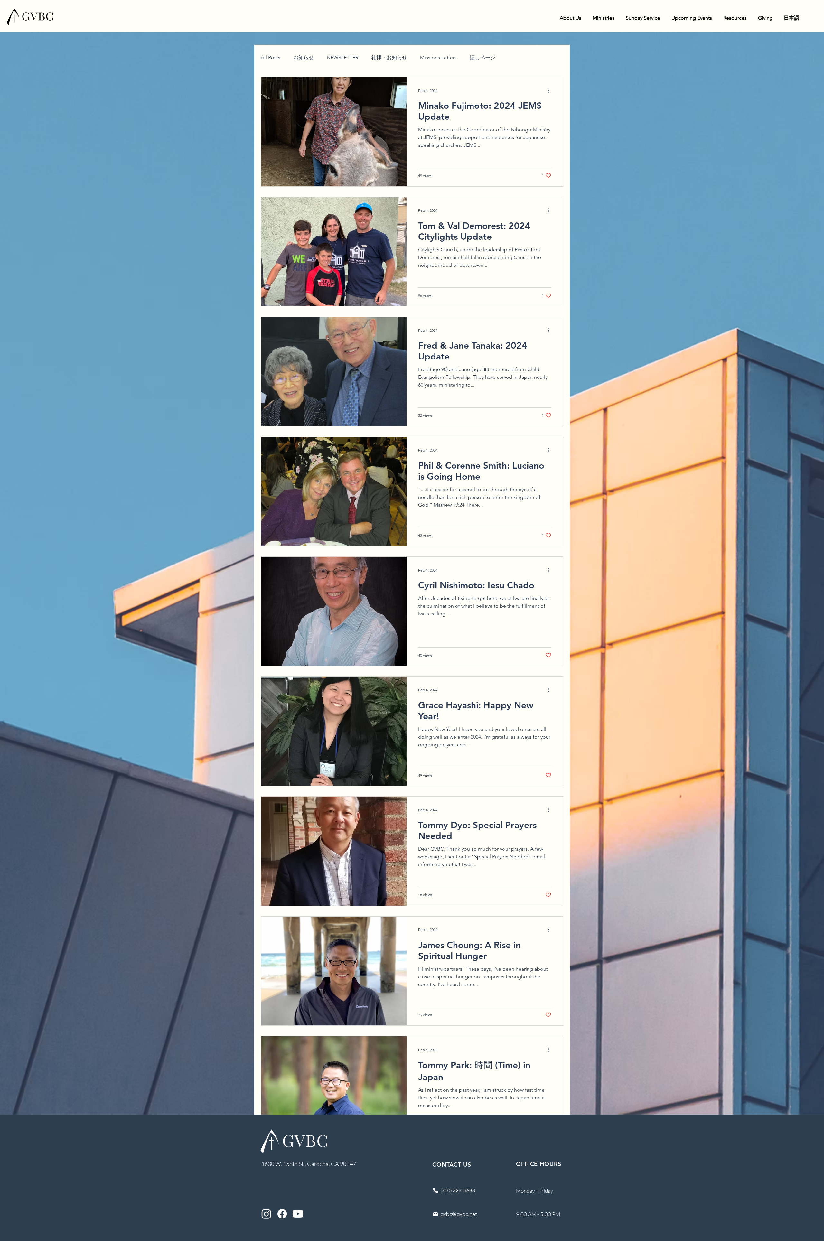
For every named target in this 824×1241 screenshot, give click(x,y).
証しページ (482, 57)
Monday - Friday (534, 1190)
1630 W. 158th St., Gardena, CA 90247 (308, 1163)
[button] (570, 18)
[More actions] (550, 90)
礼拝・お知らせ (389, 57)
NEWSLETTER (342, 57)
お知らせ (303, 57)
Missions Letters (438, 57)
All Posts (270, 57)
